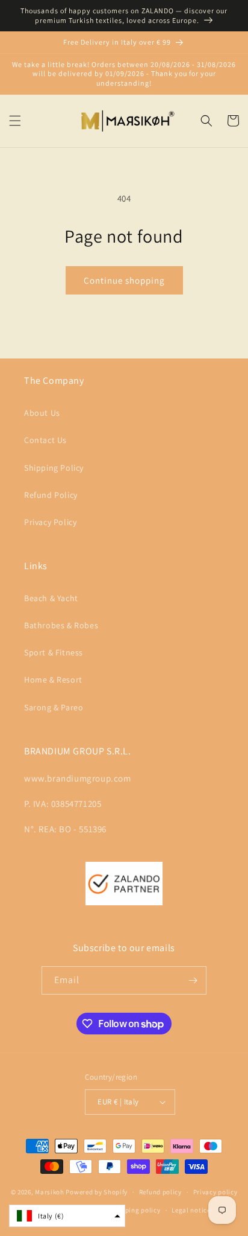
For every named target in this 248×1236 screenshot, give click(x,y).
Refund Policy (51, 494)
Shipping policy (136, 1210)
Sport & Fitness (53, 652)
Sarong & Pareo (53, 707)
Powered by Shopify (97, 1192)
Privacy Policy (50, 522)
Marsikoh (49, 1192)
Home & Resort (53, 679)
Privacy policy (215, 1192)
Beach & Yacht (51, 598)
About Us (42, 412)
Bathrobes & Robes (61, 625)
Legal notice (191, 1210)
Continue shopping (124, 280)
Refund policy (160, 1192)
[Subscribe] (192, 980)
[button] (15, 120)
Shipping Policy (54, 467)
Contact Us (45, 440)
